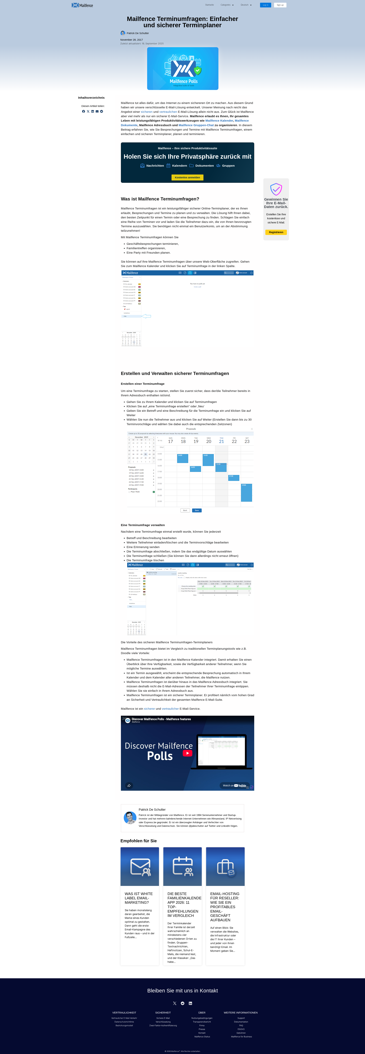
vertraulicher (170, 708)
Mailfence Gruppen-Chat (196, 125)
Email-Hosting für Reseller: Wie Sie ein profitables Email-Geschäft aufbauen (224, 907)
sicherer (149, 708)
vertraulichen (168, 111)
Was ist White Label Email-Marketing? (139, 898)
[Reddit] (182, 1003)
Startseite (209, 5)
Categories (225, 5)
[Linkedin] (190, 1003)
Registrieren (276, 232)
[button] (107, 97)
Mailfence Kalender (219, 120)
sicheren (147, 111)
